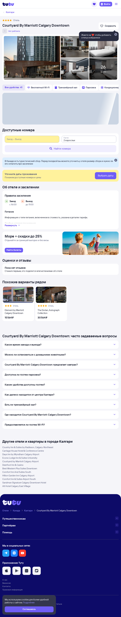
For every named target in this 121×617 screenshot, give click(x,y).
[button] (94, 4)
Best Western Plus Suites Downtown (19, 468)
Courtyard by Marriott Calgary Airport (20, 461)
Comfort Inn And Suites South (16, 472)
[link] (14, 250)
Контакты (6, 586)
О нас (4, 580)
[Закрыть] (116, 160)
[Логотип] (8, 4)
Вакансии (6, 583)
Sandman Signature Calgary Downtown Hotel (24, 482)
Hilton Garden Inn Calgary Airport (18, 475)
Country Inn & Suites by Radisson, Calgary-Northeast (27, 447)
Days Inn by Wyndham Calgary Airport (20, 454)
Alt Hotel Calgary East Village (16, 486)
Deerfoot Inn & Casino (12, 465)
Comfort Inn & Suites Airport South (19, 479)
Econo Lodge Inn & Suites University (19, 457)
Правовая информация (12, 589)
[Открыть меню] (117, 4)
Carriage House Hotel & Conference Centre (23, 450)
